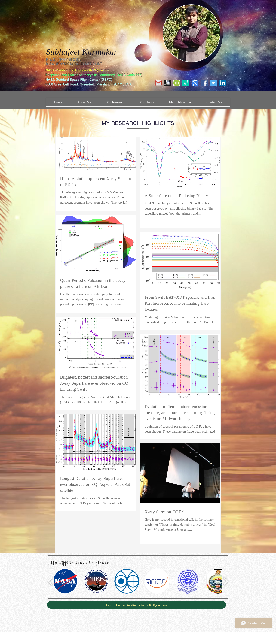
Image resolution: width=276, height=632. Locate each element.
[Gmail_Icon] (158, 83)
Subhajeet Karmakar (81, 51)
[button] (66, 581)
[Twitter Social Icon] (213, 83)
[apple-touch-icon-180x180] (185, 83)
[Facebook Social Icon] (204, 83)
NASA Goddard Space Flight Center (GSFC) (79, 79)
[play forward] (225, 581)
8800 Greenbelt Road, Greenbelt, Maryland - (78, 84)
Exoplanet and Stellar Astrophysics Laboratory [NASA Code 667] (94, 75)
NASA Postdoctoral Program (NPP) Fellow (77, 70)
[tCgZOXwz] (167, 83)
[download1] (195, 83)
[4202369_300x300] (176, 83)
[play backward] (50, 581)
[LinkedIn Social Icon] (222, 83)
